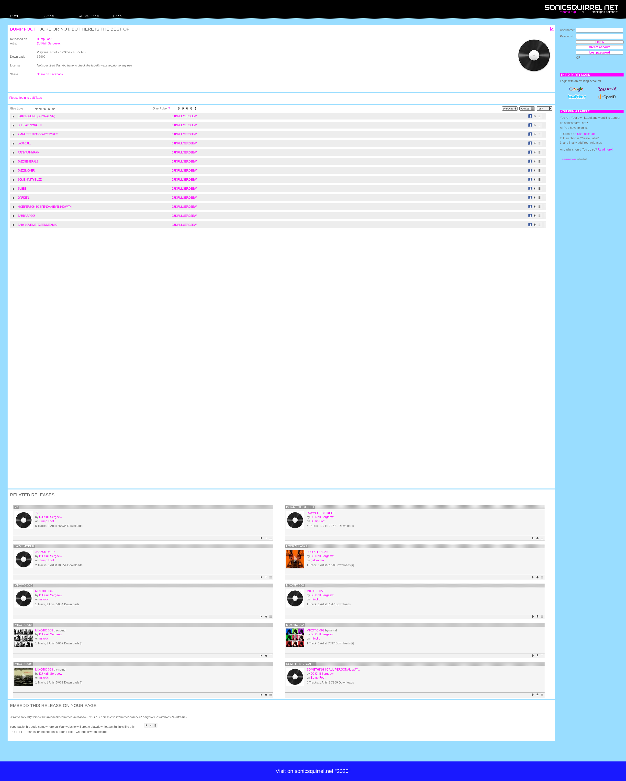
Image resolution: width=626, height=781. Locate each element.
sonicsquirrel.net (569, 159)
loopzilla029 (296, 546)
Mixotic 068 (24, 625)
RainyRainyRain (28, 152)
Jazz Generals (28, 161)
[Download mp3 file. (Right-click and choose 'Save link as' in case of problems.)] (535, 116)
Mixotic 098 (24, 664)
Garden (23, 197)
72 (16, 507)
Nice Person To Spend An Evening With (44, 206)
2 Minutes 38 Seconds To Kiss (38, 134)
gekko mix (317, 560)
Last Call (24, 143)
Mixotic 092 (295, 625)
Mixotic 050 (295, 585)
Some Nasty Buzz (29, 179)
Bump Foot (23, 29)
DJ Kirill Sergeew (48, 43)
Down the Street (300, 507)
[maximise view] (552, 29)
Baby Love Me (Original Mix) (36, 116)
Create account (599, 47)
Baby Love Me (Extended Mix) (37, 225)
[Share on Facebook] (530, 116)
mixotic (44, 599)
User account (586, 134)
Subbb (22, 188)
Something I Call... (301, 664)
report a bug (568, 12)
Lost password (599, 52)
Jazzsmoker (26, 170)
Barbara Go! (26, 215)
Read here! (605, 149)
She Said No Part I (30, 125)
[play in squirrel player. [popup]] (544, 108)
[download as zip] (510, 108)
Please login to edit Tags (25, 97)
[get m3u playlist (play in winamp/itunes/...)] (527, 108)
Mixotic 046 (24, 585)
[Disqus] (279, 294)
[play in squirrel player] (23, 520)
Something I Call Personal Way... (333, 669)
